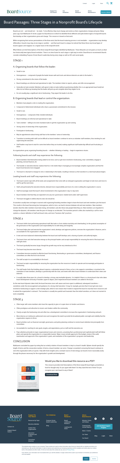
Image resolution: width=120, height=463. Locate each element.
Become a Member (106, 12)
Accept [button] (86, 458)
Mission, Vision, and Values (87, 421)
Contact (85, 3)
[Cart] (111, 3)
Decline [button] (94, 458)
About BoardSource (91, 11)
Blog (47, 425)
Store (101, 3)
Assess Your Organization (32, 428)
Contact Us (11, 426)
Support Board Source (12, 431)
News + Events (86, 431)
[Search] (108, 3)
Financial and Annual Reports (86, 426)
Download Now (51, 374)
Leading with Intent (68, 427)
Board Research (78, 11)
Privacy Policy (70, 450)
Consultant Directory (31, 440)
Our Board (85, 438)
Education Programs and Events (32, 434)
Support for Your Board (53, 11)
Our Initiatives (66, 11)
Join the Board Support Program (103, 426)
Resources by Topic (34, 420)
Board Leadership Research (67, 422)
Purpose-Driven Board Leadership (51, 421)
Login (93, 3)
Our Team (85, 434)
